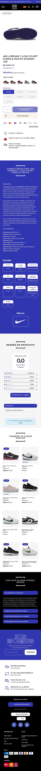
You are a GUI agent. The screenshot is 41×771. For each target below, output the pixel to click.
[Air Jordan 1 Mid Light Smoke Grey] (27, 82)
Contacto (24, 740)
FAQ (5, 741)
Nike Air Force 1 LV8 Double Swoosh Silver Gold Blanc (29, 562)
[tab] (20, 593)
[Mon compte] (33, 7)
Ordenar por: (10, 410)
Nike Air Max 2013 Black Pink (9, 466)
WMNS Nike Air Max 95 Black (28, 498)
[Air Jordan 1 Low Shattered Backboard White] (6, 82)
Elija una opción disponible (25, 109)
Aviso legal (24, 742)
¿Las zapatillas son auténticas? (13, 593)
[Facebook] (14, 724)
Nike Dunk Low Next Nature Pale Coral (10, 498)
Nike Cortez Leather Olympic (27, 466)
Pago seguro (8, 736)
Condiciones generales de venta (29, 736)
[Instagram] (20, 724)
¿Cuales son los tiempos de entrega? (15, 611)
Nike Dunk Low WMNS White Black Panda (28, 530)
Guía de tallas (33, 126)
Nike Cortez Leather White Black (10, 530)
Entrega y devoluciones (11, 738)
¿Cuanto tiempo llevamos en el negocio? (16, 616)
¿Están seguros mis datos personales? (16, 621)
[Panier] (37, 7)
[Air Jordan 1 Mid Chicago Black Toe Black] (13, 82)
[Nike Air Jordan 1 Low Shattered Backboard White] (34, 82)
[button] (29, 7)
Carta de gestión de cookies (27, 745)
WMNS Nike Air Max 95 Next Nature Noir (10, 562)
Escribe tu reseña (21, 395)
